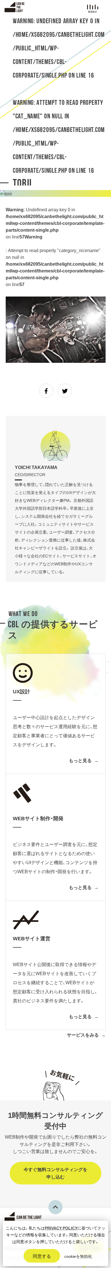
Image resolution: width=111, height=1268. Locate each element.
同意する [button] (42, 1255)
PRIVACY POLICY (61, 1228)
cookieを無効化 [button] (78, 1256)
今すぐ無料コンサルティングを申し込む (55, 1173)
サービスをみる (83, 1034)
